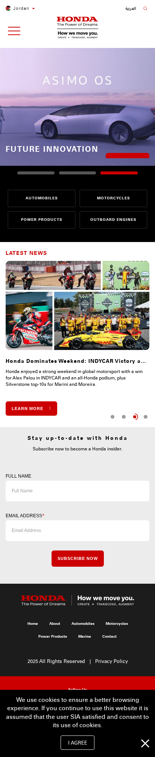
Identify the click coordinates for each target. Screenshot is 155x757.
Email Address (25, 515)
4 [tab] (145, 417)
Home (32, 623)
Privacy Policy (111, 661)
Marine (84, 636)
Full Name (18, 476)
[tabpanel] (77, 338)
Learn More (27, 408)
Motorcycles (117, 623)
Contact (109, 636)
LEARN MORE (127, 151)
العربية (130, 8)
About (54, 623)
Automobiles (82, 623)
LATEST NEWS (26, 253)
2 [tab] (124, 417)
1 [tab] (112, 417)
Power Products (52, 636)
